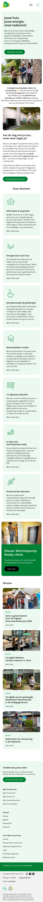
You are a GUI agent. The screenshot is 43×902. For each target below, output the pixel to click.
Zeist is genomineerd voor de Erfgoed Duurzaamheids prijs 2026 (18, 618)
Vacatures (6, 827)
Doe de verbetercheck (14, 780)
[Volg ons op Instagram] (27, 874)
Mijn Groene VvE (9, 797)
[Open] (31, 5)
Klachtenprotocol (9, 857)
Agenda (5, 820)
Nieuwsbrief (7, 823)
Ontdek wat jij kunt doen (15, 179)
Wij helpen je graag (14, 52)
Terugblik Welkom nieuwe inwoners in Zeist (18, 659)
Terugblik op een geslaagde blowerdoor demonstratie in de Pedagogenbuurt (19, 700)
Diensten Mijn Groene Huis (12, 843)
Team (5, 850)
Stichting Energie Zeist (11, 854)
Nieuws (5, 816)
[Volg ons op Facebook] (30, 874)
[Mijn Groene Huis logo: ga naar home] (6, 5)
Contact (5, 839)
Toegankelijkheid (25, 878)
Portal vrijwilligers (9, 881)
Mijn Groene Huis (9, 793)
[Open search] (37, 4)
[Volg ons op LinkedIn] (33, 874)
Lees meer (12, 569)
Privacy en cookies (9, 878)
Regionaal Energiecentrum (12, 846)
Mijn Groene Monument (11, 800)
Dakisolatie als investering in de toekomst (18, 740)
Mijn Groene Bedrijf (10, 804)
